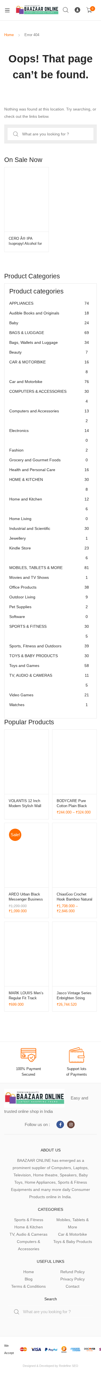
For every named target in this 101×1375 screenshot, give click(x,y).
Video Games (49, 695)
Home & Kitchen (28, 1227)
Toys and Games (49, 665)
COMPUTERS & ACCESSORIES (49, 396)
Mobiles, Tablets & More (72, 1223)
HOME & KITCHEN (49, 484)
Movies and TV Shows (48, 577)
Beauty (48, 352)
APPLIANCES (49, 303)
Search (66, 10)
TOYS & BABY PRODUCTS (49, 656)
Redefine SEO (68, 1365)
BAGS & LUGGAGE (49, 332)
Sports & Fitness (28, 1219)
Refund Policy (72, 1272)
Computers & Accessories (28, 1245)
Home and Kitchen (49, 504)
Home (9, 35)
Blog (29, 1279)
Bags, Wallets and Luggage (49, 342)
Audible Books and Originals (49, 313)
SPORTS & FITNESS (49, 631)
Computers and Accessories (49, 416)
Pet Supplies (48, 607)
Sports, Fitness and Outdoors (49, 646)
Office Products (49, 587)
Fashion (48, 450)
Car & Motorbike (72, 1234)
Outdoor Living (48, 597)
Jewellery (48, 538)
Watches (48, 704)
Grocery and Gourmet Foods (48, 460)
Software (48, 616)
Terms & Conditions (28, 1286)
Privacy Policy (72, 1279)
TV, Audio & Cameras (28, 1234)
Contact (72, 1286)
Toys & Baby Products (72, 1241)
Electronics (49, 435)
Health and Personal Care (49, 469)
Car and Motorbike (49, 381)
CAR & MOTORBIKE (49, 367)
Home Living (48, 518)
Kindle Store (49, 553)
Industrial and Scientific (49, 528)
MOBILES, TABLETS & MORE (49, 567)
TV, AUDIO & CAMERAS (49, 680)
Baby (49, 323)
